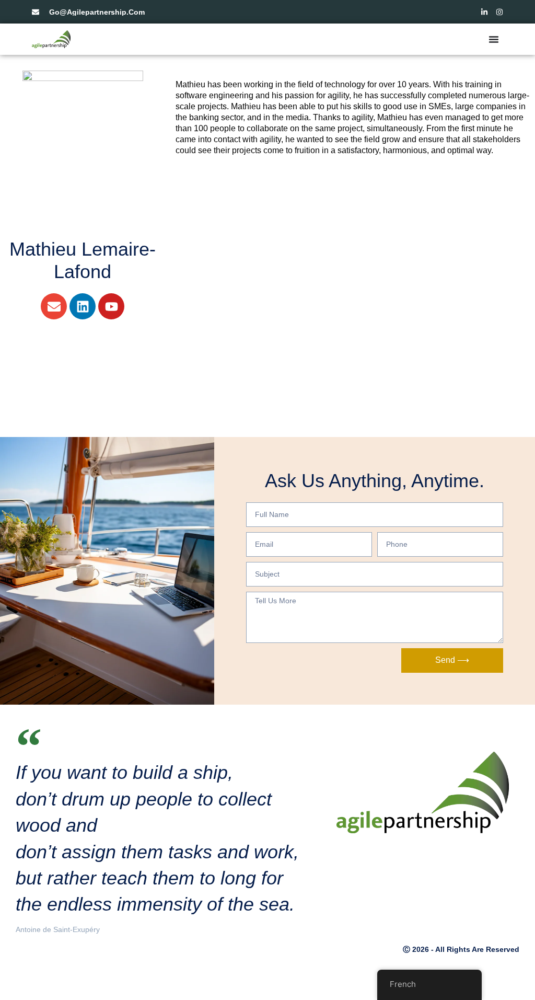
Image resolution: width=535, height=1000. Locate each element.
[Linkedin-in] (484, 12)
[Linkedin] (82, 306)
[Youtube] (111, 306)
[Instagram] (499, 12)
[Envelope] (54, 306)
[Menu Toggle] (494, 39)
